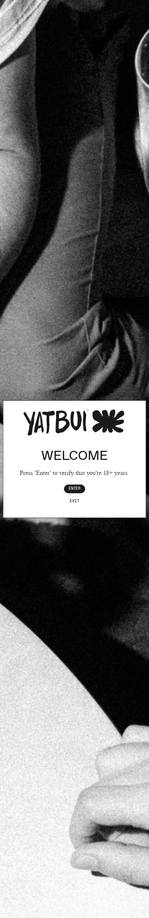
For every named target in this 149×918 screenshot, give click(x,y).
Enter (74, 488)
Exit (74, 501)
